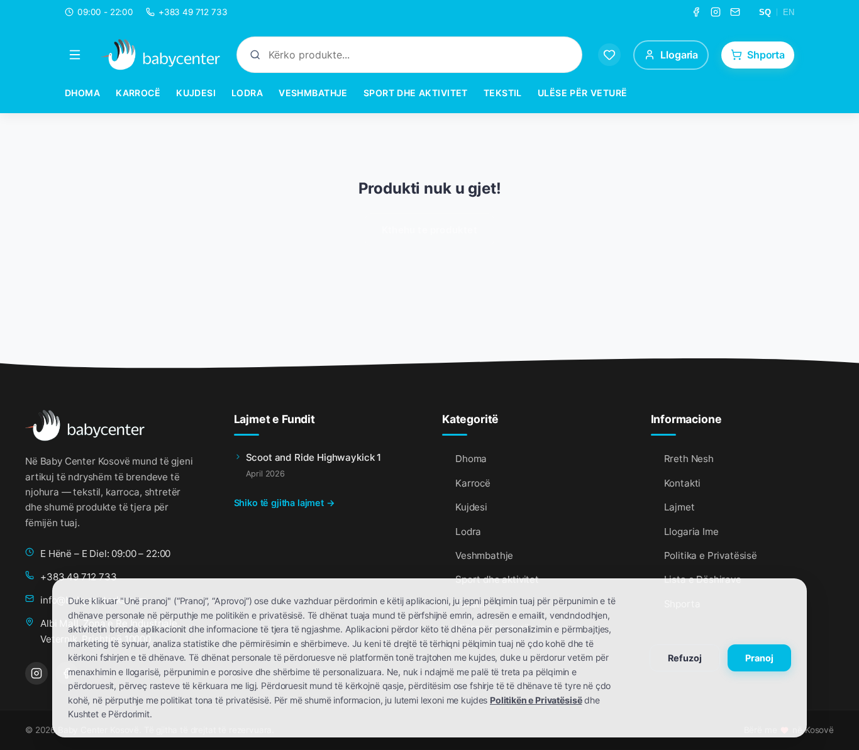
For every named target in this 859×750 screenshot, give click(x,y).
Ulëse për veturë (583, 92)
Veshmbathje (313, 92)
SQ (765, 12)
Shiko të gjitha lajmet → (284, 502)
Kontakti (682, 483)
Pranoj (759, 658)
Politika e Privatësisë (710, 555)
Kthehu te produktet (429, 230)
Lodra (247, 92)
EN (788, 12)
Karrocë (138, 92)
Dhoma (82, 92)
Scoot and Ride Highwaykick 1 (314, 457)
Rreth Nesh (689, 459)
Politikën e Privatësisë (536, 700)
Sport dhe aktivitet (415, 92)
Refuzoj (685, 658)
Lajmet (679, 507)
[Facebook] (696, 12)
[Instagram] (716, 12)
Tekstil (503, 92)
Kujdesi (196, 92)
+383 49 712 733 (78, 577)
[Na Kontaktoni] (735, 12)
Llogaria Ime (691, 532)
